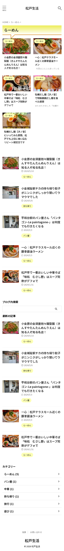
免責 (24, 532)
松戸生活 (32, 8)
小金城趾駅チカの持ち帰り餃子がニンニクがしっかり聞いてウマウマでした (40, 192)
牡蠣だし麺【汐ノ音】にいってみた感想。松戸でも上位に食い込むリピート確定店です (15, 137)
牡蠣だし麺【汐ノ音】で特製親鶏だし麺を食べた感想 (46, 98)
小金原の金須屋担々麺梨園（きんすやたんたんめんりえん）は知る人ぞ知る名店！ (15, 62)
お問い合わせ (36, 532)
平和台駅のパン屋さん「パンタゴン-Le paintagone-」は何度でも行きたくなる (41, 222)
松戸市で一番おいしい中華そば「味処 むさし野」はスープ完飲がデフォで (15, 100)
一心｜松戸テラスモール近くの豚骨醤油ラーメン (46, 60)
